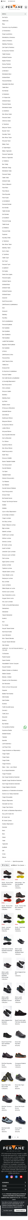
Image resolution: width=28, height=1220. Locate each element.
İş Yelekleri (5, 161)
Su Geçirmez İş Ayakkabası (9, 371)
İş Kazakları (5, 217)
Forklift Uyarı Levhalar (8, 535)
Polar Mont (5, 187)
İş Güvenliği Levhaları (7, 515)
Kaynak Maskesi (6, 468)
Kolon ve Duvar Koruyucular (9, 687)
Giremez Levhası (6, 541)
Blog (3, 24)
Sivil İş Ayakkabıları (7, 321)
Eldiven (4, 857)
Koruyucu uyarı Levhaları (8, 555)
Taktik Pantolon (6, 54)
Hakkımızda (5, 20)
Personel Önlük (6, 231)
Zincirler (4, 710)
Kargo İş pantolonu (7, 34)
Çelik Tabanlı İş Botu (7, 361)
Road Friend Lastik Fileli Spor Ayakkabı (20, 1021)
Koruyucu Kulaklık (7, 458)
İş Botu (4, 351)
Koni (3, 621)
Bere (3, 834)
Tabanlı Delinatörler (7, 615)
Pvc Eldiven (5, 441)
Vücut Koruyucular (7, 491)
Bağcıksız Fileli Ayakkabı (8, 344)
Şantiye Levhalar (6, 565)
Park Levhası (5, 558)
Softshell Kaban (6, 101)
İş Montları (5, 71)
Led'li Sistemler (6, 743)
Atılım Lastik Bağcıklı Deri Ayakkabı (18, 998)
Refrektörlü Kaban (7, 107)
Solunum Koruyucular (7, 478)
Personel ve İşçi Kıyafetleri (9, 27)
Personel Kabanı (6, 104)
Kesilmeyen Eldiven (7, 418)
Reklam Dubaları (6, 673)
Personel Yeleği (6, 174)
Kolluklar (4, 508)
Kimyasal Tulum (6, 141)
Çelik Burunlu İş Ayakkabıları (9, 304)
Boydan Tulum (6, 131)
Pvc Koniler (5, 625)
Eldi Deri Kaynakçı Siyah (7, 1064)
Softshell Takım (6, 281)
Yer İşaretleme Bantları (8, 727)
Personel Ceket (6, 117)
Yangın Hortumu (6, 763)
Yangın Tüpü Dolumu (7, 807)
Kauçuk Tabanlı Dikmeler (8, 642)
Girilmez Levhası (6, 538)
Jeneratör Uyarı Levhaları (9, 551)
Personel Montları (6, 81)
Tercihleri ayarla (7, 1210)
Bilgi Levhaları (5, 528)
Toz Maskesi (5, 481)
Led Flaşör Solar (6, 747)
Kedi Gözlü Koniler (7, 631)
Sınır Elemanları (6, 683)
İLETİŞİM (4, 1189)
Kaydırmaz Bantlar (7, 730)
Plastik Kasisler (6, 657)
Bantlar (4, 720)
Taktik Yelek (5, 177)
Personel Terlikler (6, 374)
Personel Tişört (6, 264)
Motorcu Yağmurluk (7, 157)
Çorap (3, 854)
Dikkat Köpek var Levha (8, 588)
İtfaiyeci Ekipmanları (7, 800)
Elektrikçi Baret (6, 398)
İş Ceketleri (5, 111)
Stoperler (4, 690)
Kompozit (4, 311)
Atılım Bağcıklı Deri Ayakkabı (7, 1021)
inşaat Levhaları (6, 548)
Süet (3, 308)
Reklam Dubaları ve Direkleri (9, 670)
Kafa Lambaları (6, 388)
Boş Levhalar (5, 581)
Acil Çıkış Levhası (6, 521)
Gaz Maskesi (5, 485)
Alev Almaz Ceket (7, 114)
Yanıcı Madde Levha (7, 575)
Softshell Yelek (6, 181)
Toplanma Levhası (7, 568)
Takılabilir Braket (6, 475)
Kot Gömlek (5, 207)
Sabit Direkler (5, 700)
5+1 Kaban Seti (6, 97)
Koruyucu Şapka (6, 391)
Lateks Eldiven (6, 428)
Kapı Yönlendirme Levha (8, 595)
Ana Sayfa (5, 17)
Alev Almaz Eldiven (7, 448)
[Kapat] (25, 14)
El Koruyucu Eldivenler (8, 408)
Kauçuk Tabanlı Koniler (8, 628)
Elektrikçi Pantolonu (7, 44)
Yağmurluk (5, 844)
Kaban (4, 837)
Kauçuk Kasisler (6, 667)
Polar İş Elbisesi (6, 184)
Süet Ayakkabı (6, 331)
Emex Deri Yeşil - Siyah (20, 1085)
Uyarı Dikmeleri (6, 635)
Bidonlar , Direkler (6, 677)
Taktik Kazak (5, 224)
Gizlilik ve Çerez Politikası (14, 1214)
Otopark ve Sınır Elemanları (9, 680)
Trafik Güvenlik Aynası (8, 707)
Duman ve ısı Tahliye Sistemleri (10, 794)
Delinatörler (5, 608)
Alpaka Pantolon (6, 60)
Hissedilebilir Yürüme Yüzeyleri (10, 663)
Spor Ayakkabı (6, 334)
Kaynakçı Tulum (6, 134)
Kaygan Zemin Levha (8, 598)
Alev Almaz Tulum (7, 137)
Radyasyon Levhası (7, 578)
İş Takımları (5, 241)
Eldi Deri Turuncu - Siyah (7, 1107)
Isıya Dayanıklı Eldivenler (8, 434)
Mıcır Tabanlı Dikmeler (8, 638)
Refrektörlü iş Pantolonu (8, 37)
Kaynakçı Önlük (6, 237)
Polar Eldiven (5, 191)
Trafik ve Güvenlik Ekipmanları (10, 605)
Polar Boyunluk (6, 194)
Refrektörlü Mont (6, 74)
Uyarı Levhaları (6, 585)
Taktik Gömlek (6, 211)
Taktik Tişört (5, 257)
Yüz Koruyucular (6, 465)
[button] (2, 7)
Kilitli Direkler (5, 697)
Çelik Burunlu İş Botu (7, 354)
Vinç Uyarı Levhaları (7, 601)
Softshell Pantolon (7, 57)
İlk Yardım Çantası (7, 820)
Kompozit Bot (5, 368)
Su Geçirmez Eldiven (7, 424)
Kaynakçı (4, 318)
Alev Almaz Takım (7, 244)
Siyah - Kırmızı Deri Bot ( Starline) (20, 906)
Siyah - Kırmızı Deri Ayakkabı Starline (7, 906)
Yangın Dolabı (5, 760)
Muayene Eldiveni (7, 421)
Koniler (4, 618)
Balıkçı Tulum (5, 144)
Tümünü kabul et (20, 1210)
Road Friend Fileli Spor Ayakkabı (6, 1042)
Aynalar (4, 703)
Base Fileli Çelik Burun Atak (6, 1085)
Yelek (3, 840)
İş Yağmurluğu (6, 147)
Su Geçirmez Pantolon (8, 50)
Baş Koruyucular (6, 384)
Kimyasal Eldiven (6, 431)
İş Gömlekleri (5, 201)
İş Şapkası (5, 268)
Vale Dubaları (5, 645)
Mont (3, 830)
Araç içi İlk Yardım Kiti (8, 814)
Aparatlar (4, 740)
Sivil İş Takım (5, 251)
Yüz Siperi (4, 471)
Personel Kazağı (6, 221)
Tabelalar (4, 737)
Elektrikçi (4, 314)
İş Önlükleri (5, 227)
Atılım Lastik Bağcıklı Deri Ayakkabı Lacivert (7, 998)
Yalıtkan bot (5, 364)
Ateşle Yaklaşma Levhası (9, 525)
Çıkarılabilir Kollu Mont (8, 84)
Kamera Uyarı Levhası (8, 591)
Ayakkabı (4, 847)
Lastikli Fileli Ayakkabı (8, 341)
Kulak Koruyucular (7, 451)
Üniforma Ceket (6, 121)
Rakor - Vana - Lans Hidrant (9, 767)
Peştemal (4, 234)
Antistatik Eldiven (6, 411)
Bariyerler (4, 717)
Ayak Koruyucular (6, 301)
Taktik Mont (5, 87)
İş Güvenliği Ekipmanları (8, 381)
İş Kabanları (5, 94)
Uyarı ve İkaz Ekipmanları (8, 511)
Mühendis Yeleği (6, 167)
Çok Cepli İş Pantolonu (8, 47)
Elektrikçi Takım (6, 248)
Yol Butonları (5, 653)
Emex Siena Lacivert (18, 1128)
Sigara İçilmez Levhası (8, 561)
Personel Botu (6, 358)
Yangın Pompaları (6, 774)
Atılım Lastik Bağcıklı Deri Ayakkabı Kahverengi (5, 974)
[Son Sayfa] (17, 1137)
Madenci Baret (6, 404)
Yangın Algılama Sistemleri (9, 787)
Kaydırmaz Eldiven (7, 445)
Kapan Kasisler (6, 660)
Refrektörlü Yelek (6, 171)
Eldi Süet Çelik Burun (6, 1128)
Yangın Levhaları (6, 518)
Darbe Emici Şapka (7, 274)
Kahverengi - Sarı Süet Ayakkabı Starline (20, 884)
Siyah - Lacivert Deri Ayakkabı (6, 928)
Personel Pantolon (7, 67)
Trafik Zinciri (5, 713)
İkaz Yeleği (5, 164)
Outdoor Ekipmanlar (7, 824)
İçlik (3, 850)
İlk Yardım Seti (6, 817)
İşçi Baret (4, 401)
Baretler (4, 394)
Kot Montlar (5, 91)
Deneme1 (4, 298)
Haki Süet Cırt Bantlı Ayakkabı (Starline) (7, 949)
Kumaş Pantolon (6, 64)
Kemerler (4, 827)
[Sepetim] (26, 7)
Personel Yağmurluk (7, 154)
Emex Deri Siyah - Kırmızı (20, 1107)
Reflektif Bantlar (6, 733)
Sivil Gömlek (5, 214)
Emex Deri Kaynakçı (18, 1042)
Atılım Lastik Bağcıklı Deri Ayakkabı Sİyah (19, 950)
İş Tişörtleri (5, 254)
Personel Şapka (6, 278)
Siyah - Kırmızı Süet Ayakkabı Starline (7, 883)
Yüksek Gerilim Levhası (8, 571)
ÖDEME (4, 1186)
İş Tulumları (5, 124)
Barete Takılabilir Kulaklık (8, 461)
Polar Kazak (5, 197)
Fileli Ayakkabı (6, 338)
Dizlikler (4, 505)
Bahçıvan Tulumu (6, 127)
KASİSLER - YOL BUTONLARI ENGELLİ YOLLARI (12, 649)
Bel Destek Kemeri (7, 498)
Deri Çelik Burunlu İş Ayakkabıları (10, 378)
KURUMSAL (5, 1182)
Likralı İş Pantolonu (7, 40)
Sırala (14, 865)
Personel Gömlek (6, 204)
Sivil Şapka (5, 271)
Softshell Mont (6, 77)
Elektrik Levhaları (6, 531)
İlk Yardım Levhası (7, 545)
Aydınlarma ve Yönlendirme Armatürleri (12, 790)
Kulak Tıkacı (5, 455)
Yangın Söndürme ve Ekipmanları (10, 750)
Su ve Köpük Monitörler (8, 770)
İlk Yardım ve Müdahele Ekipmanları (11, 810)
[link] (7, 1176)
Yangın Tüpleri (6, 754)
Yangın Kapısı (5, 757)
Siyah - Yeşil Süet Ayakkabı (20, 928)
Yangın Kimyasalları (7, 797)
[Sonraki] (15, 1137)
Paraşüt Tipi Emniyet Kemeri (9, 501)
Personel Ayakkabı (7, 324)
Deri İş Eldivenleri (6, 438)
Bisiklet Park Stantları (7, 693)
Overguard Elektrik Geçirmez (20, 1064)
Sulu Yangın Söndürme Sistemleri (10, 777)
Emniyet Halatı (6, 495)
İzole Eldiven (5, 414)
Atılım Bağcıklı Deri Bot (20, 973)
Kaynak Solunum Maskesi (9, 488)
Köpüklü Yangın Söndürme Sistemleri (12, 780)
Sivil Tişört (5, 261)
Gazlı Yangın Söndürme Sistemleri (11, 784)
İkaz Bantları (5, 723)
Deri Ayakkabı (5, 328)
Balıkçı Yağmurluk (6, 151)
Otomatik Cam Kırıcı (7, 804)
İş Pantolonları (6, 30)
